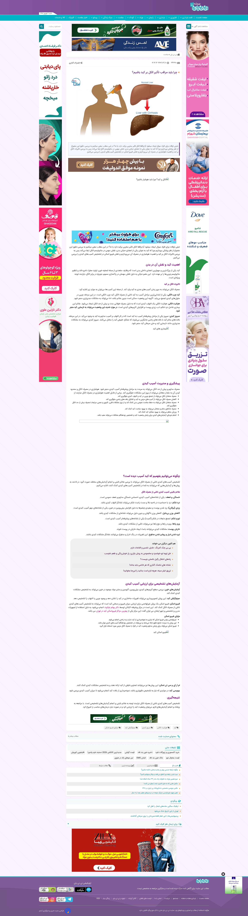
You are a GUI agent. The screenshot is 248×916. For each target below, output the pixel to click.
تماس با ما (157, 898)
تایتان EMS (141, 757)
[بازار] (47, 889)
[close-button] (223, 874)
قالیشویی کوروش (77, 752)
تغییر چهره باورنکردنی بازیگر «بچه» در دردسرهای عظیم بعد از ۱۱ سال (154, 793)
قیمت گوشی (129, 752)
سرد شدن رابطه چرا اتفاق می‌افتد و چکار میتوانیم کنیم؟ (159, 774)
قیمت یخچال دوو (172, 757)
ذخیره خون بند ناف (145, 752)
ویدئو (95, 18)
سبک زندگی (107, 18)
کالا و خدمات (60, 18)
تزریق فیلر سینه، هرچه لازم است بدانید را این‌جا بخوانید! (147, 570)
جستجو (175, 898)
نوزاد (141, 18)
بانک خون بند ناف (156, 757)
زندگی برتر (106, 898)
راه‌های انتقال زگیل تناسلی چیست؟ (155, 559)
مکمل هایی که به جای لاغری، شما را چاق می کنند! (161, 783)
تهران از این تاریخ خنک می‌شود (166, 811)
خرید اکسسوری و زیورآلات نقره (167, 752)
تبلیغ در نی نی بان (119, 898)
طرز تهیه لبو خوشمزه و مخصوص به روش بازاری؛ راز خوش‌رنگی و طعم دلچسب (137, 553)
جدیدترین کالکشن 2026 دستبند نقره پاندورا (104, 752)
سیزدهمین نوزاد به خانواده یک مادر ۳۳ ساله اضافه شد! (159, 779)
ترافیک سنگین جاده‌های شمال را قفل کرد (162, 806)
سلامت (121, 18)
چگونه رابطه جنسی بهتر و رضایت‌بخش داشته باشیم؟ (159, 770)
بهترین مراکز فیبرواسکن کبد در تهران (111, 611)
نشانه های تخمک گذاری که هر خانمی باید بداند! (150, 565)
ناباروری (173, 18)
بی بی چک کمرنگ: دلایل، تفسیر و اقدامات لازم (151, 547)
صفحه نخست (201, 18)
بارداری (162, 18)
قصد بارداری (187, 18)
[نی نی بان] (199, 6)
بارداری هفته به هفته (188, 898)
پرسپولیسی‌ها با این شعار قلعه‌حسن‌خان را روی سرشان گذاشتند (154, 816)
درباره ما (167, 898)
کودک (131, 18)
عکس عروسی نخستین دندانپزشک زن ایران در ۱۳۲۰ (160, 788)
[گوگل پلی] (65, 889)
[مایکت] (83, 889)
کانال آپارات (132, 898)
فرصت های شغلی (145, 898)
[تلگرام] (64, 901)
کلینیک (71, 18)
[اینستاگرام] (47, 901)
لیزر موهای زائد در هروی (124, 757)
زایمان (151, 18)
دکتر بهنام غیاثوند (111, 607)
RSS (98, 898)
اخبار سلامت (82, 18)
